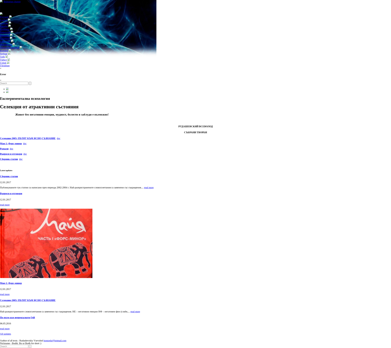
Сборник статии (9, 176)
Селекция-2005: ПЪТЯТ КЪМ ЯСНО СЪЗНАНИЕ (28, 138)
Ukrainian (5, 65)
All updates (5, 334)
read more (149, 187)
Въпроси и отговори (11, 193)
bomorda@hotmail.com (55, 340)
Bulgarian (12, 1)
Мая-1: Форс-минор (11, 143)
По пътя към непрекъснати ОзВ (17, 317)
